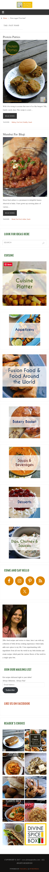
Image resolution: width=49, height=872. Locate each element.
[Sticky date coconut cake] (13, 740)
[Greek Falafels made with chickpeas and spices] (13, 787)
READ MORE (10, 116)
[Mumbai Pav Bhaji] (25, 167)
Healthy (25, 122)
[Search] (43, 243)
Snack (30, 122)
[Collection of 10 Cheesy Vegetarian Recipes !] (35, 740)
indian (24, 219)
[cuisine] (25, 283)
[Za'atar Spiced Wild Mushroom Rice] (35, 764)
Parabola (24, 869)
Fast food (19, 122)
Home (5, 18)
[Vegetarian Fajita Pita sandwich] (13, 834)
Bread (13, 219)
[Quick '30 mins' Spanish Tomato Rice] (13, 811)
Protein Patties (11, 37)
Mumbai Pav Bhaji (14, 134)
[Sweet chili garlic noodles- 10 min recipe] (13, 764)
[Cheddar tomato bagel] (35, 787)
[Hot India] (35, 834)
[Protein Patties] (25, 71)
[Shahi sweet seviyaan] (35, 811)
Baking (14, 122)
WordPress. (34, 869)
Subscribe (10, 690)
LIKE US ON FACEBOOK (17, 703)
